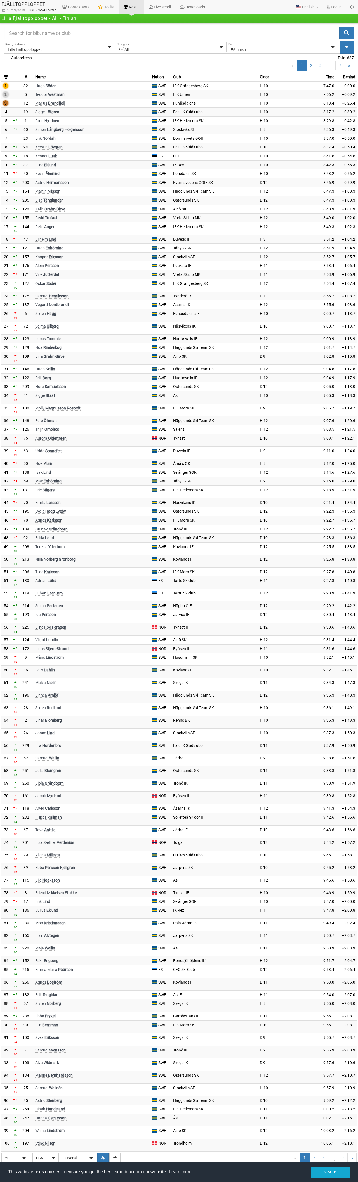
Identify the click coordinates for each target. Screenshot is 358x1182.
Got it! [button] (330, 1172)
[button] (307, 7)
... (330, 67)
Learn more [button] (180, 1171)
